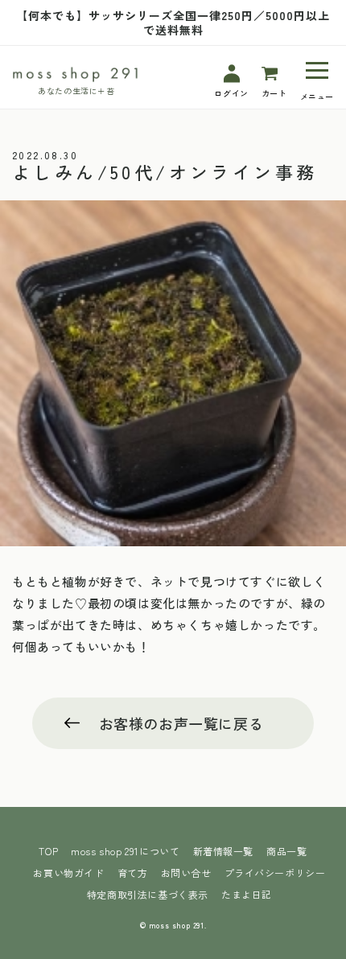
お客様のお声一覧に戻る (181, 723)
